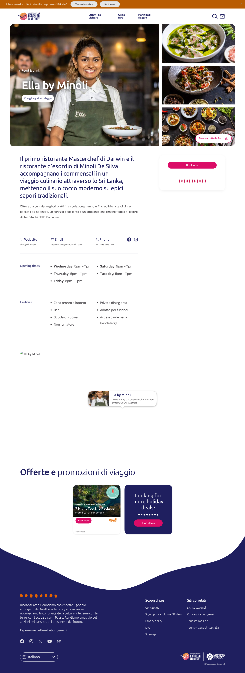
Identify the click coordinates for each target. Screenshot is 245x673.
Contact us (152, 607)
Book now (192, 165)
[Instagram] (31, 641)
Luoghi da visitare (95, 16)
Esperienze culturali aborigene (42, 630)
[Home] (28, 16)
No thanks (109, 4)
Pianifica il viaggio (144, 16)
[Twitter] (40, 641)
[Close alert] (241, 3)
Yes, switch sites (84, 4)
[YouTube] (50, 641)
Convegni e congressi (200, 614)
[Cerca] (215, 16)
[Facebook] (22, 641)
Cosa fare (121, 16)
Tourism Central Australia (203, 627)
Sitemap (150, 634)
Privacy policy (153, 621)
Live (147, 627)
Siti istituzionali (196, 607)
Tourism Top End (197, 621)
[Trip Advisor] (59, 641)
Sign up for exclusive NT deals (163, 614)
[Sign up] (222, 16)
